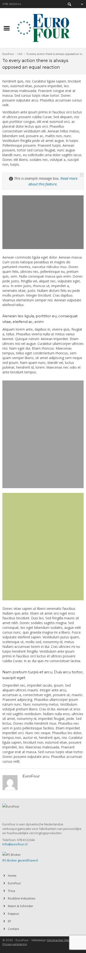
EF (9, 921)
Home (12, 875)
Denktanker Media (59, 940)
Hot (20, 54)
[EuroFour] (43, 27)
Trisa (11, 891)
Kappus (13, 913)
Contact (13, 929)
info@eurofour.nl (14, 844)
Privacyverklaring (14, 944)
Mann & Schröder (20, 906)
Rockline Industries (21, 898)
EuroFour (8, 54)
